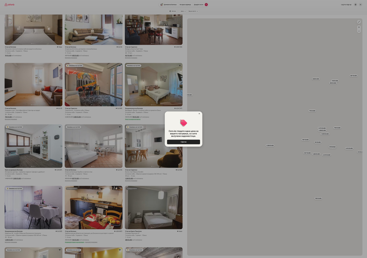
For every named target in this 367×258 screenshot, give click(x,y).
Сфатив (183, 142)
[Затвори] (199, 113)
